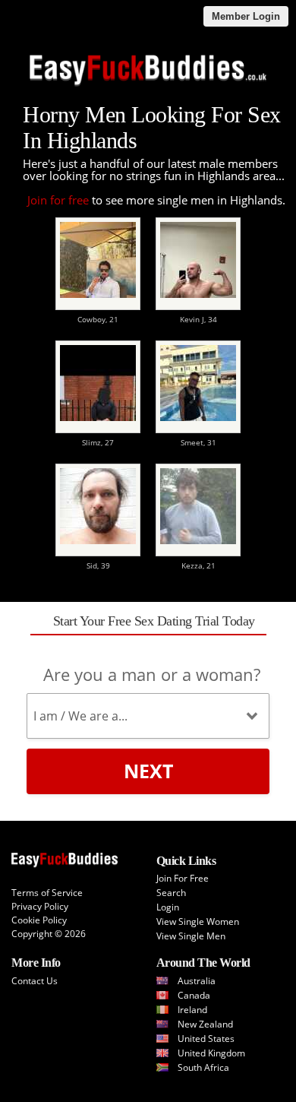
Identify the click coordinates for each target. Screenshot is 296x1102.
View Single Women (197, 921)
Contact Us (34, 980)
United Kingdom (211, 1053)
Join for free (58, 199)
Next (148, 771)
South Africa (203, 1067)
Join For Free (182, 878)
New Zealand (205, 1024)
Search (171, 892)
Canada (194, 995)
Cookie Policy (39, 920)
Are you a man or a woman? (151, 674)
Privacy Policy (39, 906)
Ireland (192, 1009)
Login (167, 907)
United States (206, 1038)
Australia (197, 980)
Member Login (246, 16)
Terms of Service (47, 892)
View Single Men (190, 935)
